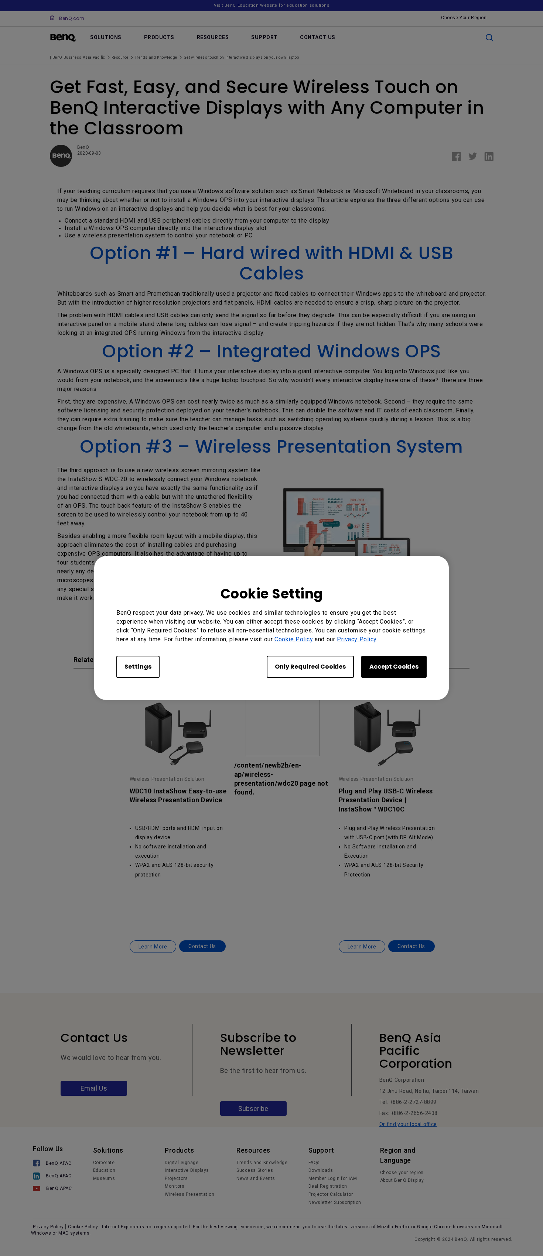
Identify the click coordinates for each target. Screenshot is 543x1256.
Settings (137, 666)
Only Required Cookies (310, 666)
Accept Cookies (394, 666)
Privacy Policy (356, 639)
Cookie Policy (293, 639)
